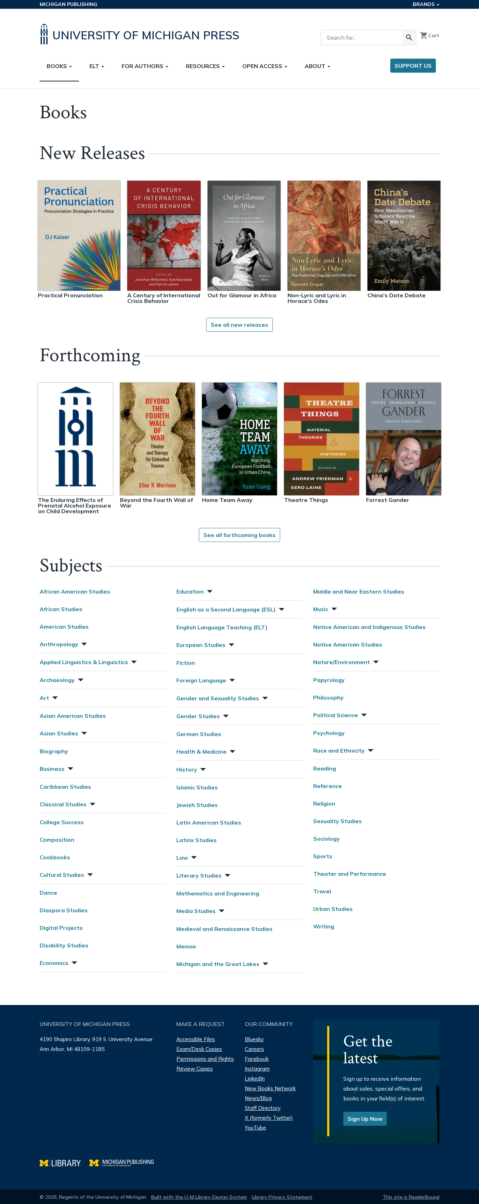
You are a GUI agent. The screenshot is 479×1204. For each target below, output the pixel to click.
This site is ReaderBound (411, 1197)
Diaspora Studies (64, 910)
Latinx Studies (196, 840)
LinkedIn (255, 1078)
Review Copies (194, 1068)
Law (182, 857)
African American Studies (75, 591)
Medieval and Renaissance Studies (224, 928)
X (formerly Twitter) (269, 1117)
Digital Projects (61, 927)
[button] (83, 643)
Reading (324, 768)
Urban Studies (333, 908)
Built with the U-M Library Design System (199, 1197)
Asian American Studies (73, 715)
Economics (54, 962)
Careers (254, 1049)
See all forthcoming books (239, 534)
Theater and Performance (349, 873)
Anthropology (59, 644)
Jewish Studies (197, 804)
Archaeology (57, 679)
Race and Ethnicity (339, 750)
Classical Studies (63, 804)
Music (320, 609)
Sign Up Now (365, 1118)
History (186, 769)
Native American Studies (347, 644)
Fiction (185, 662)
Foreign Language (201, 680)
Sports (322, 856)
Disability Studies (64, 945)
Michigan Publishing (68, 4)
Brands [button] (424, 4)
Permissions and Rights (205, 1059)
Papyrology (329, 679)
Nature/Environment (341, 662)
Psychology (329, 732)
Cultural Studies (62, 874)
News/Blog (258, 1098)
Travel (322, 891)
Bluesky (254, 1039)
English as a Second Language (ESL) (226, 609)
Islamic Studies (197, 787)
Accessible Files (195, 1039)
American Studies (64, 626)
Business (52, 768)
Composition (57, 839)
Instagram (257, 1068)
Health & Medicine (201, 751)
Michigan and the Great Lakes (217, 963)
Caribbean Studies (65, 786)
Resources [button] (203, 66)
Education (190, 591)
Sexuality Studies (337, 821)
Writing (323, 926)
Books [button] (57, 66)
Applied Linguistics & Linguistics (84, 662)
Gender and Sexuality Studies (217, 698)
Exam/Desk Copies (199, 1049)
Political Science (335, 715)
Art (44, 697)
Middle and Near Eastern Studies (358, 591)
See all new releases (239, 324)
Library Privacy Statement (282, 1197)
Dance (48, 892)
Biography (54, 751)
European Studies (200, 644)
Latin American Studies (208, 822)
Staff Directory (263, 1108)
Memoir (186, 946)
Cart (429, 35)
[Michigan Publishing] (125, 1162)
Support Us (413, 65)
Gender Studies (198, 716)
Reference (327, 785)
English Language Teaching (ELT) (222, 627)
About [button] (316, 66)
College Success (62, 822)
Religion (324, 803)
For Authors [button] (143, 66)
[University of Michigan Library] (64, 1162)
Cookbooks (55, 857)
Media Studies (196, 910)
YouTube (255, 1127)
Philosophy (328, 697)
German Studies (198, 733)
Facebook (257, 1059)
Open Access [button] (263, 66)
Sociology (326, 838)
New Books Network (270, 1088)
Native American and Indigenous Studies (369, 626)
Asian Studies (59, 733)
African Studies (61, 609)
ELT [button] (95, 66)
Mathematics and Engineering (217, 893)
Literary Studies (199, 875)
